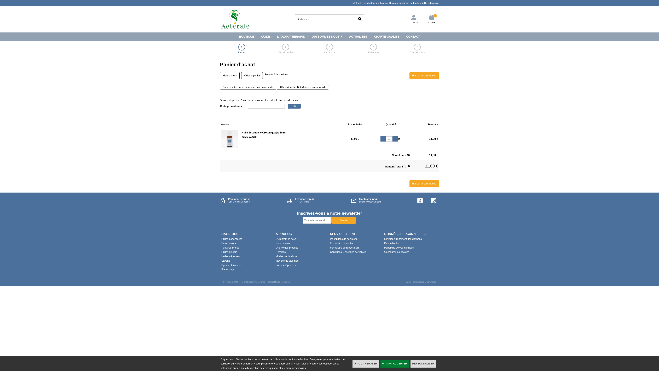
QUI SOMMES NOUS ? (327, 36)
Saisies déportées (286, 265)
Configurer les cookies (396, 251)
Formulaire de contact (342, 243)
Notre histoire (283, 243)
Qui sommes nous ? (287, 238)
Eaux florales (228, 243)
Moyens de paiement (287, 260)
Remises (281, 251)
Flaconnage (227, 269)
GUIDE (265, 36)
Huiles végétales (230, 256)
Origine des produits (287, 247)
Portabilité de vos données (399, 247)
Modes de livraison (286, 256)
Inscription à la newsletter (344, 238)
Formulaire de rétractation (344, 247)
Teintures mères (230, 247)
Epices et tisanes (231, 265)
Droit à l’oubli (391, 243)
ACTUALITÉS (358, 36)
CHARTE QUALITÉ (386, 36)
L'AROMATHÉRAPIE (291, 36)
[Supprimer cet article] (399, 138)
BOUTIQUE (246, 36)
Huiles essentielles (231, 238)
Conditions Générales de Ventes (348, 251)
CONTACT (413, 36)
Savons (225, 260)
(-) (383, 139)
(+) (395, 139)
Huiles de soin (229, 251)
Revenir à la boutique (276, 74)
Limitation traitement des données (403, 238)
